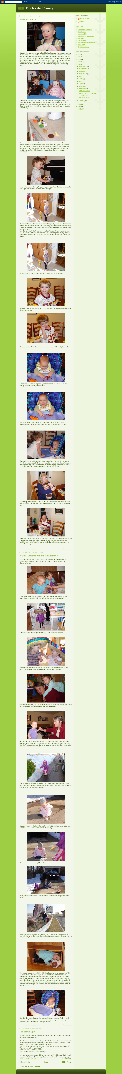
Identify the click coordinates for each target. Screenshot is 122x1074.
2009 (79, 64)
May (81, 81)
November (83, 69)
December (83, 66)
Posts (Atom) (35, 1066)
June (81, 79)
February (82, 89)
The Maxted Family (39, 8)
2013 (79, 54)
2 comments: (68, 1058)
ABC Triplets (82, 40)
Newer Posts (25, 1062)
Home (46, 1062)
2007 (79, 106)
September (83, 74)
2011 (79, 59)
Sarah (82, 21)
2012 (79, 56)
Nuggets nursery (83, 47)
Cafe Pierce (82, 32)
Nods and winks (28, 19)
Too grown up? (27, 1032)
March (81, 86)
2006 (79, 109)
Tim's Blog (81, 44)
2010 (79, 61)
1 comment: (68, 549)
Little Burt (81, 38)
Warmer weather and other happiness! (39, 556)
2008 (79, 104)
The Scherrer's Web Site (86, 36)
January (82, 101)
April (81, 84)
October (82, 71)
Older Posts (66, 1062)
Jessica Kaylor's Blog (85, 29)
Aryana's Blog (82, 34)
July (81, 76)
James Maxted (85, 18)
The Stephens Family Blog (86, 42)
